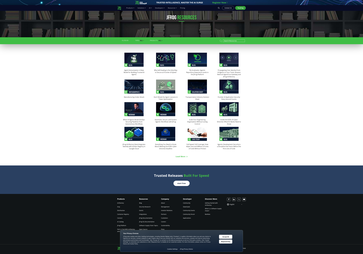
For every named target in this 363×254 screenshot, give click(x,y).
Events (141, 210)
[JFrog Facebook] (228, 199)
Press (162, 229)
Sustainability (165, 225)
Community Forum (189, 214)
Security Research (144, 207)
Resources (171, 8)
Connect (119, 218)
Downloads (186, 207)
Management (165, 207)
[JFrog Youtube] (244, 199)
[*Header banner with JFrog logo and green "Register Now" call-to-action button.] (181, 2)
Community (186, 203)
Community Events (189, 210)
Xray (118, 207)
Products (129, 8)
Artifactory (120, 203)
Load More (181, 156)
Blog (140, 203)
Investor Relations (166, 210)
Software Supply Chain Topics (148, 225)
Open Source (143, 229)
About (163, 203)
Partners (163, 214)
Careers (163, 222)
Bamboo (207, 214)
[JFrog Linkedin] (233, 199)
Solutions (141, 8)
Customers (164, 218)
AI (149, 8)
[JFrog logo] (120, 8)
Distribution (121, 210)
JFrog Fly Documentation (146, 222)
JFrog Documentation (145, 218)
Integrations (143, 214)
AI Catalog (120, 222)
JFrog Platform (121, 225)
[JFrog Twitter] (239, 199)
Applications (187, 218)
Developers (159, 8)
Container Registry (123, 214)
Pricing (182, 8)
